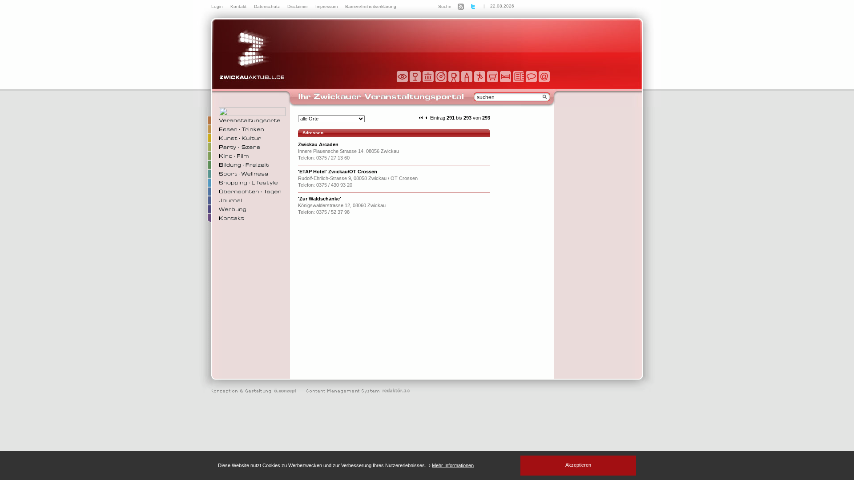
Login (217, 6)
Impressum (327, 6)
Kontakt (239, 6)
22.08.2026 (502, 6)
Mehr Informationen (453, 465)
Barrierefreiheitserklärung (370, 6)
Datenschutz (267, 6)
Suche (444, 6)
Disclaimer (298, 6)
